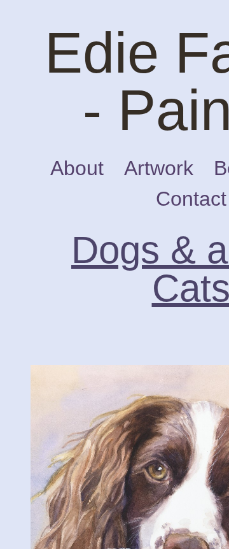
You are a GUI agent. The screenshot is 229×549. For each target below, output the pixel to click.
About (84, 168)
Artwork (166, 168)
